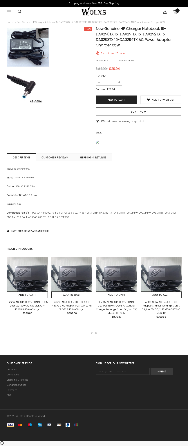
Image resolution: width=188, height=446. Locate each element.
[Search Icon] (19, 12)
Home (10, 22)
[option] (28, 69)
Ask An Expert (41, 231)
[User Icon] (165, 12)
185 (103, 121)
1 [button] (92, 333)
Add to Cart (27, 295)
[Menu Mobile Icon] (9, 12)
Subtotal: (101, 89)
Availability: (102, 60)
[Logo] (93, 11)
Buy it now (138, 111)
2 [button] (96, 333)
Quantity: (101, 76)
